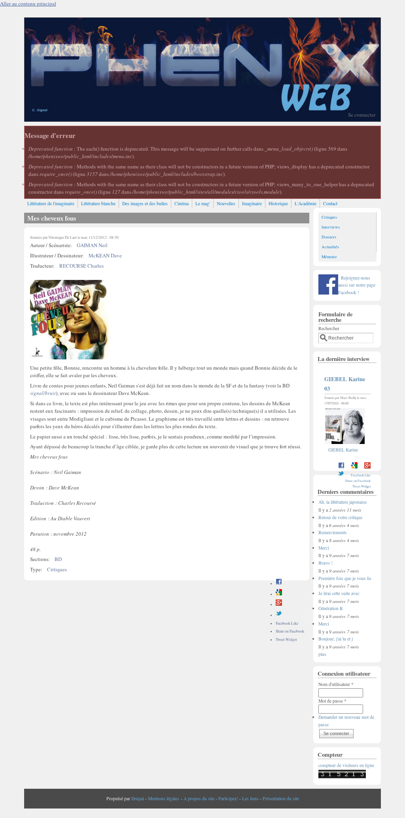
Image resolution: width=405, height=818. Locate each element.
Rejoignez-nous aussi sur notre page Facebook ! (356, 285)
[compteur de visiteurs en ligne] (342, 777)
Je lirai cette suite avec (339, 593)
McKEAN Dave (105, 255)
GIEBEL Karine (343, 450)
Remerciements (332, 532)
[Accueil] (202, 119)
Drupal (137, 798)
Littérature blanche (98, 203)
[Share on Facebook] (279, 583)
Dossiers (329, 237)
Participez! (228, 798)
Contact (330, 203)
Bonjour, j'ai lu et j (335, 639)
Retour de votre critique (340, 517)
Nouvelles (226, 203)
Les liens (250, 798)
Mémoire (329, 256)
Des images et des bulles (145, 203)
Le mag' (202, 203)
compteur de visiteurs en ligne (346, 765)
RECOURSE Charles (81, 265)
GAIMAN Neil (92, 245)
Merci (323, 548)
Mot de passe (332, 701)
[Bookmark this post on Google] (279, 594)
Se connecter (361, 114)
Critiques (57, 569)
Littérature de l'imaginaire (50, 203)
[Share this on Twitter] (279, 615)
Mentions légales (163, 798)
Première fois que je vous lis (344, 578)
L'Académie (305, 203)
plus (322, 654)
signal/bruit (43, 393)
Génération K (330, 608)
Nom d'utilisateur (336, 684)
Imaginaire (252, 203)
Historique (278, 203)
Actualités (330, 246)
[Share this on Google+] (279, 604)
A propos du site (199, 798)
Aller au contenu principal (28, 3)
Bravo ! (325, 563)
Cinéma (181, 203)
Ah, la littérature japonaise (342, 502)
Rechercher (328, 328)
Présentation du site (281, 798)
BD (58, 559)
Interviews (331, 227)
